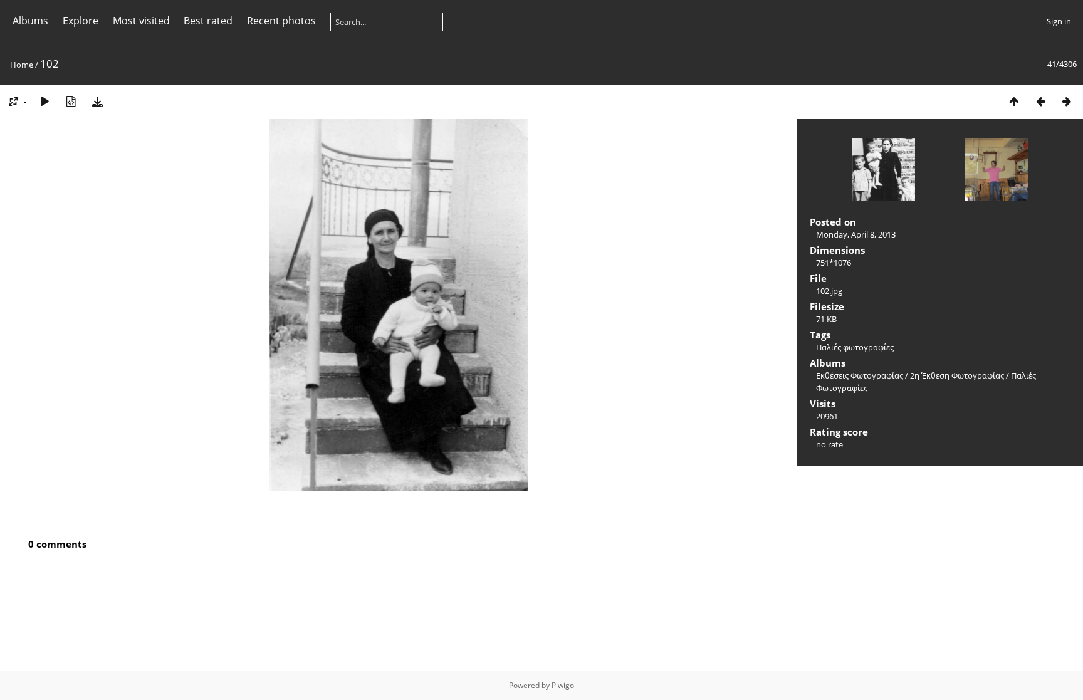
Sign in (1059, 21)
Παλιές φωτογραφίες (855, 347)
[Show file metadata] (71, 101)
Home (21, 64)
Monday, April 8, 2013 (856, 234)
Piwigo (563, 685)
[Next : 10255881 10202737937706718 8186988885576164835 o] (1067, 101)
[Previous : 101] (1040, 101)
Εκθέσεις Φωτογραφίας (859, 375)
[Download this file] (97, 101)
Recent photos (281, 21)
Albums (30, 21)
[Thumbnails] (1014, 101)
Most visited (141, 21)
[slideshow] (44, 101)
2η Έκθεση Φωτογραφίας (957, 375)
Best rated (208, 21)
